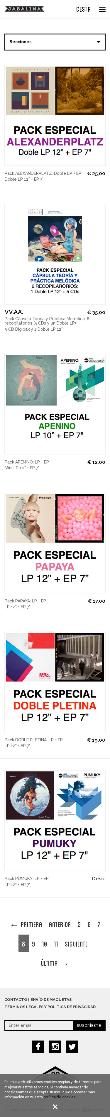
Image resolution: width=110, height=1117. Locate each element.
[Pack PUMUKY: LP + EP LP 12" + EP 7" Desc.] (55, 820)
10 (44, 943)
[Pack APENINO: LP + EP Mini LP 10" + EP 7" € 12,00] (55, 404)
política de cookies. (60, 1097)
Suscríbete (89, 1026)
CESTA (83, 8)
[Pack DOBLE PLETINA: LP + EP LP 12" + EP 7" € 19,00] (55, 682)
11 (56, 943)
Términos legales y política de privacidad (50, 1007)
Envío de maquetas (51, 999)
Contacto (15, 999)
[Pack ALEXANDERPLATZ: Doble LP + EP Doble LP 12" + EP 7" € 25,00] (55, 115)
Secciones (20, 41)
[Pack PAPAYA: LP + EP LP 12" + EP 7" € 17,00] (55, 543)
